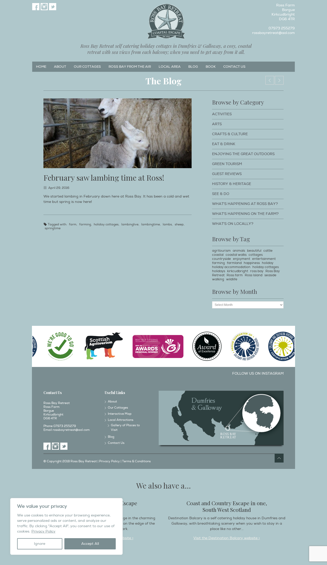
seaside (270, 275)
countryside (221, 259)
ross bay (256, 271)
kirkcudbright (237, 271)
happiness (252, 263)
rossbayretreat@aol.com (273, 33)
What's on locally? (232, 224)
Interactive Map (120, 414)
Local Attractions (120, 420)
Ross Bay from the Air (130, 67)
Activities (222, 114)
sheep (179, 224)
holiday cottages (106, 224)
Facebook (35, 6)
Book (211, 67)
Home (41, 67)
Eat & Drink (223, 144)
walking (218, 279)
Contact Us (234, 67)
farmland (234, 263)
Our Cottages (87, 67)
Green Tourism (227, 164)
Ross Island (253, 275)
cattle (268, 251)
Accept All (90, 543)
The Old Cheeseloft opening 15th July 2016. (279, 80)
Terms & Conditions (136, 461)
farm (72, 224)
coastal (218, 255)
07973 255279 (281, 28)
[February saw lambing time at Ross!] (117, 133)
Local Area (170, 67)
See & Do (220, 194)
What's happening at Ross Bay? (245, 204)
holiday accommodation (231, 267)
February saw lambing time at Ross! (103, 177)
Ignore (39, 543)
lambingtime (150, 224)
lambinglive (129, 224)
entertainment (264, 259)
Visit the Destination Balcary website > (226, 538)
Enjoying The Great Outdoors (243, 154)
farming (85, 224)
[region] (66, 526)
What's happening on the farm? (245, 214)
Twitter (52, 6)
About (60, 67)
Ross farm (235, 275)
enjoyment (241, 259)
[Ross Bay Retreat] (166, 21)
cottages (256, 255)
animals (239, 251)
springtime (53, 228)
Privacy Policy (43, 531)
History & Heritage (231, 184)
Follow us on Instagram (258, 373)
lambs (167, 224)
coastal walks (236, 255)
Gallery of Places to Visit (125, 427)
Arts (217, 124)
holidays (218, 271)
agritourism (221, 251)
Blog (193, 67)
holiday (267, 263)
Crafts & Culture (230, 134)
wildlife (231, 279)
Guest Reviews (227, 174)
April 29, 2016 (58, 188)
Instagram (44, 6)
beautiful (254, 251)
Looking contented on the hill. (269, 80)
